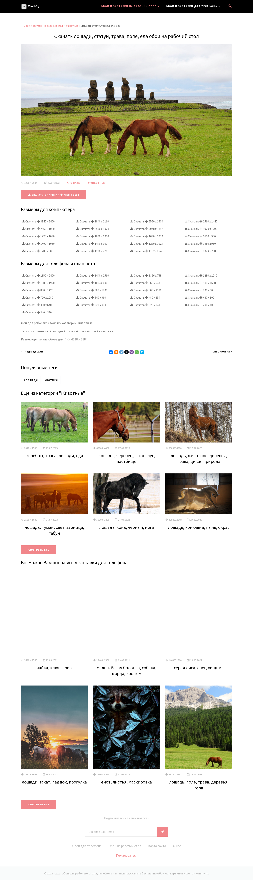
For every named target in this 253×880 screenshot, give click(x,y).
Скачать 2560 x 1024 (94, 229)
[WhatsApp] (137, 352)
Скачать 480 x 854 (146, 297)
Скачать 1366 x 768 (147, 275)
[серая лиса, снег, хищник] (198, 613)
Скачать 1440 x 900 (93, 243)
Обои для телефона (86, 846)
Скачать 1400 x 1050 (40, 243)
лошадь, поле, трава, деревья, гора (199, 785)
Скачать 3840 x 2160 (94, 221)
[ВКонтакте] (111, 352)
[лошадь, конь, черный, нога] (126, 493)
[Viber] (131, 352)
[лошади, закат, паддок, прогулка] (54, 727)
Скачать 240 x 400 (200, 305)
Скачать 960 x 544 (146, 283)
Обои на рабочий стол (125, 846)
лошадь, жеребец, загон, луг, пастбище (126, 458)
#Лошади (74, 182)
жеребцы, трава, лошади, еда (54, 455)
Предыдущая (33, 351)
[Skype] (142, 352)
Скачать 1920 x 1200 (202, 229)
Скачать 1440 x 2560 (94, 275)
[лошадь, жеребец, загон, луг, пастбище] (126, 422)
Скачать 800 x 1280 (147, 290)
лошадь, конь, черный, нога (126, 527)
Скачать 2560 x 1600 (148, 221)
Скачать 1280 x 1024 (148, 243)
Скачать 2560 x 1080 (40, 229)
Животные (72, 25)
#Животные (96, 182)
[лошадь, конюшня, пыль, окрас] (198, 493)
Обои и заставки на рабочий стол (129, 6)
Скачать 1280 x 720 (93, 251)
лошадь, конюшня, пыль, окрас (198, 527)
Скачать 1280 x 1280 (202, 275)
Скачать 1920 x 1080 (40, 236)
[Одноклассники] (116, 352)
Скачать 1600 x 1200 (94, 236)
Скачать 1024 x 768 (201, 251)
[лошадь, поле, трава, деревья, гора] (198, 727)
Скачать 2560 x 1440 (202, 221)
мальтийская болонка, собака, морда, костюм (126, 670)
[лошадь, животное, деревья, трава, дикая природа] (198, 422)
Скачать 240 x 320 (38, 312)
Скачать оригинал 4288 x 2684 (55, 195)
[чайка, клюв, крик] (54, 613)
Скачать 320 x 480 (92, 305)
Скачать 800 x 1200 (93, 290)
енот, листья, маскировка (126, 782)
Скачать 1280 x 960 (201, 243)
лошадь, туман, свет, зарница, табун (54, 530)
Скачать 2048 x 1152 (148, 229)
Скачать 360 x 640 (38, 305)
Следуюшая (221, 351)
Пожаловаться (126, 855)
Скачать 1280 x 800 (39, 251)
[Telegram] (121, 352)
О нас (177, 846)
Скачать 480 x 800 (200, 297)
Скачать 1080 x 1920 (40, 283)
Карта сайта (157, 846)
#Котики (51, 380)
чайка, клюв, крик (54, 668)
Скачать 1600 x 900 (201, 236)
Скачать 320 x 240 (146, 305)
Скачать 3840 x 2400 (40, 221)
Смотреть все (38, 549)
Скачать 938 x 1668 (201, 283)
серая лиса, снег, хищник (199, 668)
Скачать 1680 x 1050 (148, 236)
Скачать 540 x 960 (92, 297)
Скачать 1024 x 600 (93, 283)
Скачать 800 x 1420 (39, 290)
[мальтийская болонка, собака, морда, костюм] (126, 613)
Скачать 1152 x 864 (147, 251)
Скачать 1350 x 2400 (40, 275)
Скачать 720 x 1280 (39, 297)
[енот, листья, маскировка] (126, 727)
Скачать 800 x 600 (200, 290)
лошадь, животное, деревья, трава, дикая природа (199, 458)
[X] (126, 352)
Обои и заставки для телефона (191, 6)
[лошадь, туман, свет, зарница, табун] (54, 493)
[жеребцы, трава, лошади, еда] (54, 422)
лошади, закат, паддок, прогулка (54, 782)
